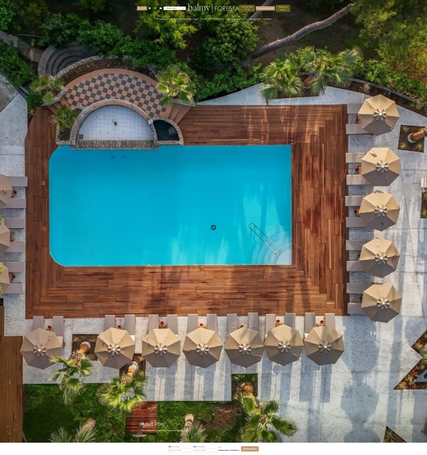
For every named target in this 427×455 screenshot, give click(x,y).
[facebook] (149, 8)
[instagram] (155, 8)
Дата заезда (175, 446)
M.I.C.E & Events (216, 19)
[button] (142, 8)
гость (220, 447)
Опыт (195, 19)
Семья (203, 19)
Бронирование (250, 449)
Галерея (267, 19)
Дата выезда (200, 446)
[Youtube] (161, 8)
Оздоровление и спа (237, 19)
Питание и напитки (181, 19)
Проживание (162, 19)
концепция (255, 19)
